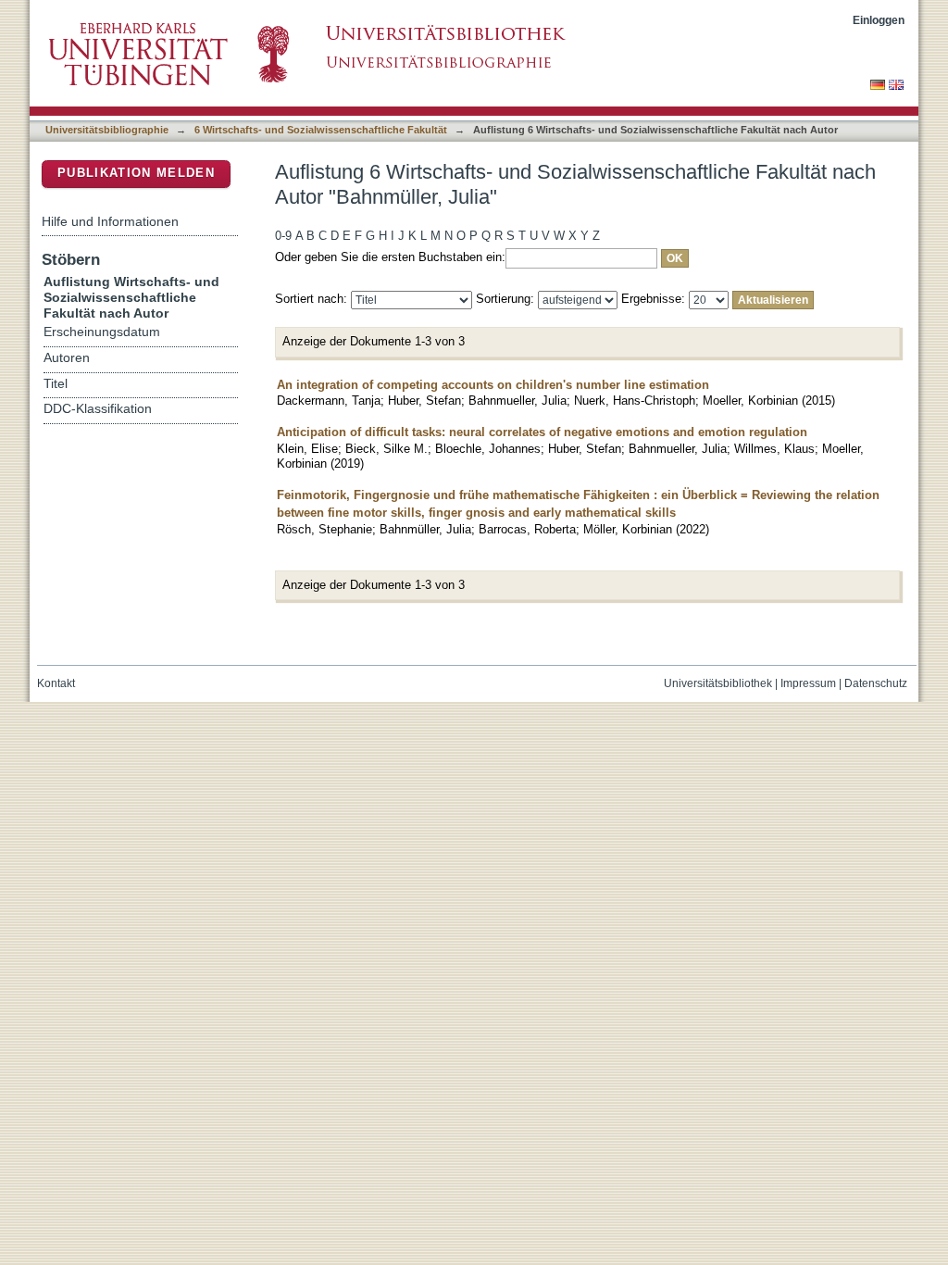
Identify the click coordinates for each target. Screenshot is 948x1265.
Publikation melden (136, 173)
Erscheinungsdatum (102, 332)
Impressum (808, 683)
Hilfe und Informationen (110, 221)
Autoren (67, 358)
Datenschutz (875, 683)
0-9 (283, 236)
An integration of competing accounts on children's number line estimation (493, 385)
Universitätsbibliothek (718, 683)
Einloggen (878, 20)
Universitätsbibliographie (106, 129)
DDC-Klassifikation (98, 409)
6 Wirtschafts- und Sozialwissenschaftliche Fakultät (320, 129)
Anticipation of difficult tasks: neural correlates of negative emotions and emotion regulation (542, 432)
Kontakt (56, 683)
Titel (56, 384)
